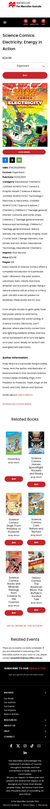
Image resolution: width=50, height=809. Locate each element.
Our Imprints (10, 710)
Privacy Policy (29, 805)
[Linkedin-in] (25, 752)
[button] (4, 22)
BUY (14, 479)
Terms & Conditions (11, 805)
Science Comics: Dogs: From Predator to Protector (14, 525)
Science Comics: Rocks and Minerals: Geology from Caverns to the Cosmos (14, 590)
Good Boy (14, 459)
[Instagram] (25, 745)
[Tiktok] (31, 745)
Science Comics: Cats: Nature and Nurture (36, 525)
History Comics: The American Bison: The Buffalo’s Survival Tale (36, 588)
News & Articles (11, 714)
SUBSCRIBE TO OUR (25, 668)
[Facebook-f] (11, 745)
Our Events (9, 706)
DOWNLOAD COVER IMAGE (17, 404)
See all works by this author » (25, 625)
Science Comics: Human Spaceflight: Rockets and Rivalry (36, 465)
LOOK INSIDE (24, 152)
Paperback (23, 65)
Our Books (9, 698)
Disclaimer (42, 805)
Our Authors (10, 702)
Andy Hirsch (25, 395)
